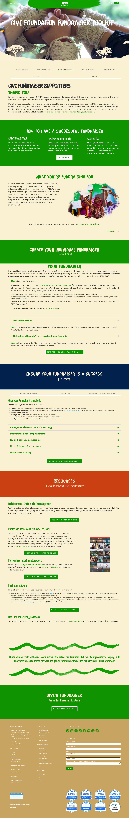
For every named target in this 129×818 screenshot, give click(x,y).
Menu (13, 3)
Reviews (13, 752)
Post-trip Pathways (16, 759)
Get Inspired (14, 749)
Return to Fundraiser (64, 708)
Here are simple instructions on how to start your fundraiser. (68, 112)
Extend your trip (43, 761)
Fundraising (42, 756)
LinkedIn (93, 731)
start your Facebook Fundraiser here (55, 285)
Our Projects (42, 735)
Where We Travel (16, 727)
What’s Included (43, 753)
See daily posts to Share (64, 520)
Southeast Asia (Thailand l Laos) (20, 732)
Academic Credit (15, 769)
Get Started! (63, 157)
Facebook (76, 731)
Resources (93, 77)
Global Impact (109, 70)
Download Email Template (64, 610)
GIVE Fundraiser (22, 70)
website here (76, 621)
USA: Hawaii (14, 741)
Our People (41, 738)
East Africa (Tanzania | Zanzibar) (20, 738)
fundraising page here (30, 602)
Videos (13, 754)
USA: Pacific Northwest (17, 744)
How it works (42, 748)
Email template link (49, 419)
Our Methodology (43, 730)
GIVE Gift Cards (43, 758)
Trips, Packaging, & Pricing (18, 730)
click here (24, 298)
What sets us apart (44, 733)
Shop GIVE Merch (15, 761)
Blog (12, 757)
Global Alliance (88, 70)
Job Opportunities (16, 783)
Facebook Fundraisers (28, 394)
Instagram (65, 394)
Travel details (42, 751)
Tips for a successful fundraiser (64, 352)
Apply (116, 3)
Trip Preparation (43, 745)
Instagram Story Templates (31, 564)
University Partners (16, 772)
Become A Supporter (65, 70)
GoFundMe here (51, 308)
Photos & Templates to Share (41, 553)
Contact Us (41, 771)
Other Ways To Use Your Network (102, 394)
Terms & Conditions (16, 780)
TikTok (67, 731)
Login (111, 3)
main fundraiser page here (87, 224)
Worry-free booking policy (45, 763)
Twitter (84, 731)
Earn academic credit (17, 766)
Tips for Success (38, 77)
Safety (40, 766)
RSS (97, 731)
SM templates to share (74, 410)
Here (51, 594)
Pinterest (88, 731)
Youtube (80, 731)
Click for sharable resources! (64, 461)
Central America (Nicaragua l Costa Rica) (21, 735)
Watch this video (23, 546)
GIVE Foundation (43, 70)
